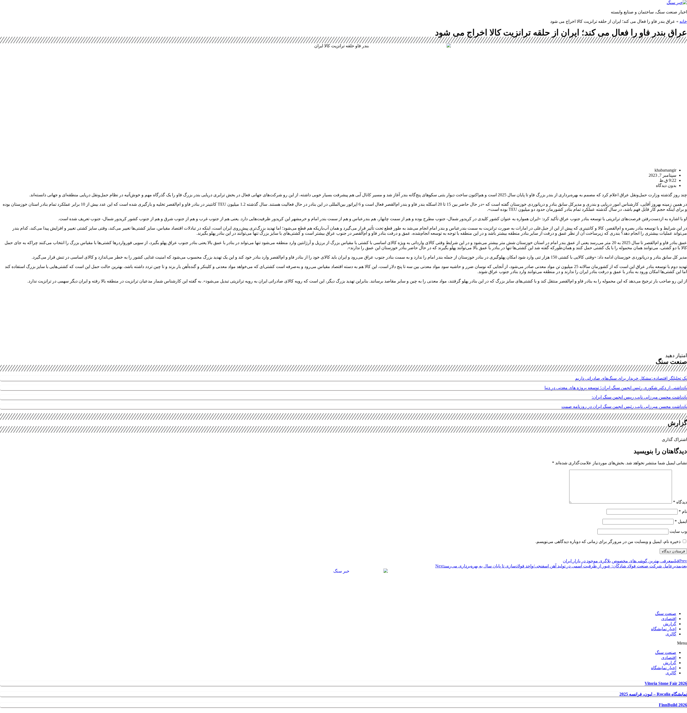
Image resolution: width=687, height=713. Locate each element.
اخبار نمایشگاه (663, 629)
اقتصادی (668, 618)
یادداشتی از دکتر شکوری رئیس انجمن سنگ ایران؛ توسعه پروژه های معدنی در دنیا (616, 387)
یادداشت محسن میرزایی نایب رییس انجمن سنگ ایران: (639, 397)
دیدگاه (680, 502)
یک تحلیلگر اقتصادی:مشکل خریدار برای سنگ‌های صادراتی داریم (631, 378)
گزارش (669, 623)
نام (683, 511)
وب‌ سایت (678, 531)
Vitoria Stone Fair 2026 (666, 683)
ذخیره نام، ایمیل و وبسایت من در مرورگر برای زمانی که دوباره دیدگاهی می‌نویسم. (608, 541)
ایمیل (681, 521)
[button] (343, 643)
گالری (671, 634)
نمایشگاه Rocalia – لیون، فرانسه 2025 (653, 694)
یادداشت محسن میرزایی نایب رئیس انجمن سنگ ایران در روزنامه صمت (624, 406)
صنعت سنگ (665, 613)
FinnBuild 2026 (673, 705)
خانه (683, 21)
